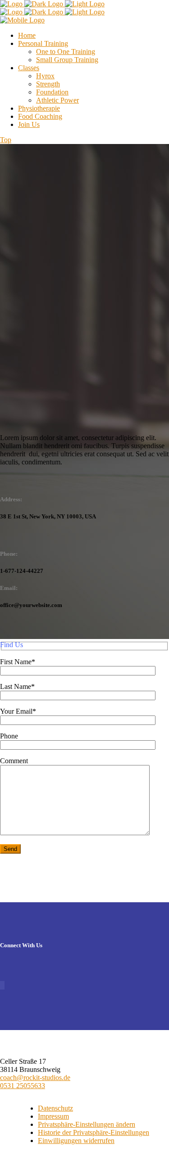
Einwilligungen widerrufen (76, 1140)
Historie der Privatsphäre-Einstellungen (93, 1132)
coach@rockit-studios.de (35, 1077)
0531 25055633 (22, 1085)
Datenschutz (55, 1108)
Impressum (53, 1116)
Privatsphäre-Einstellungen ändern (86, 1124)
